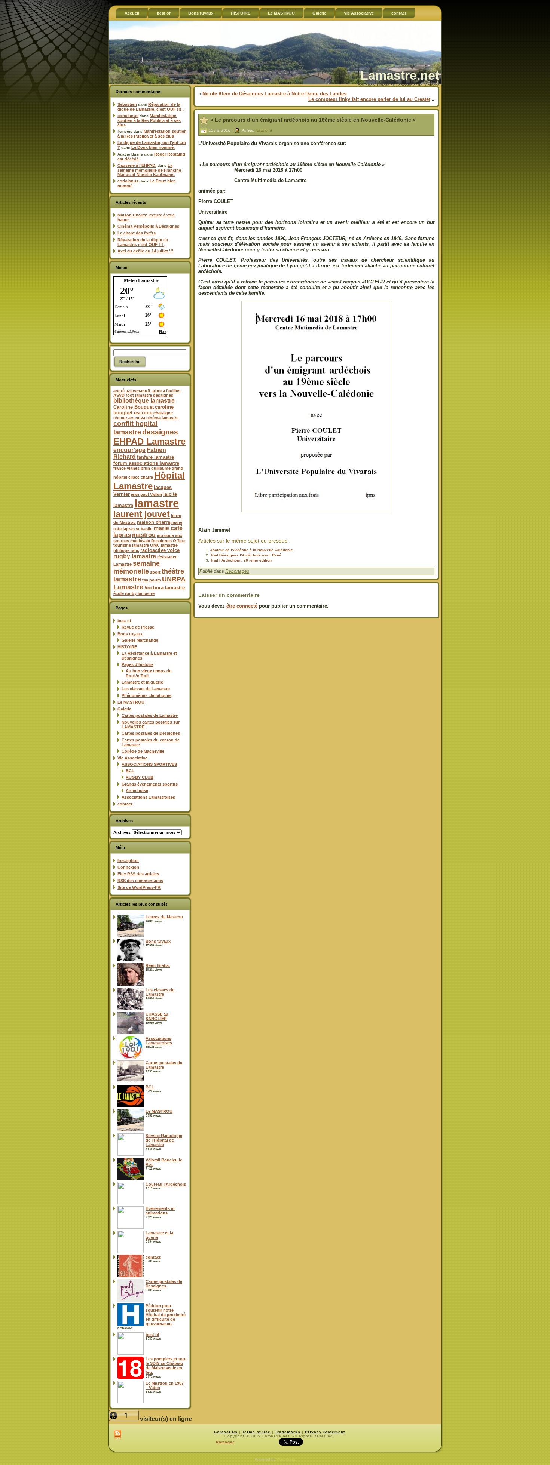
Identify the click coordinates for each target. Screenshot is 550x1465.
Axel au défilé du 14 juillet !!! (145, 251)
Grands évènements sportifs (150, 784)
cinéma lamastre (162, 417)
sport (155, 572)
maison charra (153, 522)
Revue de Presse (138, 627)
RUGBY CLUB (139, 777)
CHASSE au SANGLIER (157, 1016)
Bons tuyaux (130, 634)
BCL (130, 770)
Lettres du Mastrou (164, 917)
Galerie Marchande (140, 640)
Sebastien (127, 104)
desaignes (160, 432)
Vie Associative (132, 758)
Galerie (124, 709)
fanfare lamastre (155, 457)
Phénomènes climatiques (146, 695)
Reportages (237, 571)
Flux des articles (138, 874)
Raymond (264, 130)
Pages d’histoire (137, 664)
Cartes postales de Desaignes (151, 733)
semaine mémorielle (136, 567)
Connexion (128, 867)
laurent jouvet (141, 514)
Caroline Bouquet (133, 407)
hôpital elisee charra (133, 477)
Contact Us (226, 1432)
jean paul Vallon (146, 494)
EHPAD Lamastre (149, 441)
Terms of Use (256, 1432)
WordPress (285, 1459)
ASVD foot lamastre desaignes (143, 395)
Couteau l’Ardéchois (166, 1184)
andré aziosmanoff (131, 390)
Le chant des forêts (136, 233)
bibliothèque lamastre (144, 400)
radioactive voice (160, 550)
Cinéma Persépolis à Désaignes (148, 226)
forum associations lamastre (146, 463)
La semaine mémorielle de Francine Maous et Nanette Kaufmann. (149, 170)
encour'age (129, 450)
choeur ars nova (129, 417)
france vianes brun (131, 468)
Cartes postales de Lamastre (150, 715)
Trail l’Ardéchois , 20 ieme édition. (241, 560)
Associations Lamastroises (148, 797)
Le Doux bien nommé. (153, 147)
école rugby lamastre (134, 593)
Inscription (128, 860)
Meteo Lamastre (141, 280)
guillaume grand (167, 468)
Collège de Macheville (143, 751)
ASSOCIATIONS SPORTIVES (149, 764)
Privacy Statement (325, 1432)
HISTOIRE (127, 647)
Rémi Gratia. (158, 965)
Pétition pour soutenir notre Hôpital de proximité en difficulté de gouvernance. (166, 1314)
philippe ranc (126, 550)
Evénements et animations (160, 1210)
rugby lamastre (134, 556)
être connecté (241, 606)
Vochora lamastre (164, 587)
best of (124, 620)
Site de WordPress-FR (139, 887)
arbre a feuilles (166, 390)
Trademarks (287, 1432)
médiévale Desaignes (151, 540)
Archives (122, 832)
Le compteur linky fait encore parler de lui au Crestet (369, 99)
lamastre (156, 503)
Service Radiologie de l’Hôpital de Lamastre (164, 1140)
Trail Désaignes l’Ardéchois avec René (245, 555)
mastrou (144, 535)
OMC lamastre (164, 545)
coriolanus (127, 115)
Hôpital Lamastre (149, 480)
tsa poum (151, 580)
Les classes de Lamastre (146, 689)
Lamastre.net (399, 75)
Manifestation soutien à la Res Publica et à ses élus (149, 120)
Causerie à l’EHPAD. (136, 165)
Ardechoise (137, 790)
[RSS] (117, 1435)
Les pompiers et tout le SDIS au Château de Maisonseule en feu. (166, 1366)
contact (124, 804)
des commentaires (140, 880)
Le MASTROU (130, 702)
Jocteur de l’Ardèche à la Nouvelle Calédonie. (252, 550)
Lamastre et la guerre (142, 682)
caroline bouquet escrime (143, 409)
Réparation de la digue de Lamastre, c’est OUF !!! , (150, 106)
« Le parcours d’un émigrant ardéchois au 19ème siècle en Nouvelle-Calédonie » (313, 120)
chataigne (163, 413)
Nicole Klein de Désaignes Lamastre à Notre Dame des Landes (274, 93)
